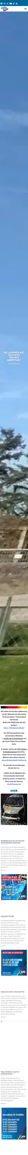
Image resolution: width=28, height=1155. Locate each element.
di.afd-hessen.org (14, 784)
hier (18, 768)
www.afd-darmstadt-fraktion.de (14, 760)
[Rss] (17, 3)
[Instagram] (5, 3)
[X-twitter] (8, 3)
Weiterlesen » (3, 870)
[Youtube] (11, 3)
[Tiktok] (14, 3)
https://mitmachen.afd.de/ (14, 728)
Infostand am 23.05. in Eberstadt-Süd (12, 992)
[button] (25, 8)
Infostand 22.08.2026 (7, 916)
